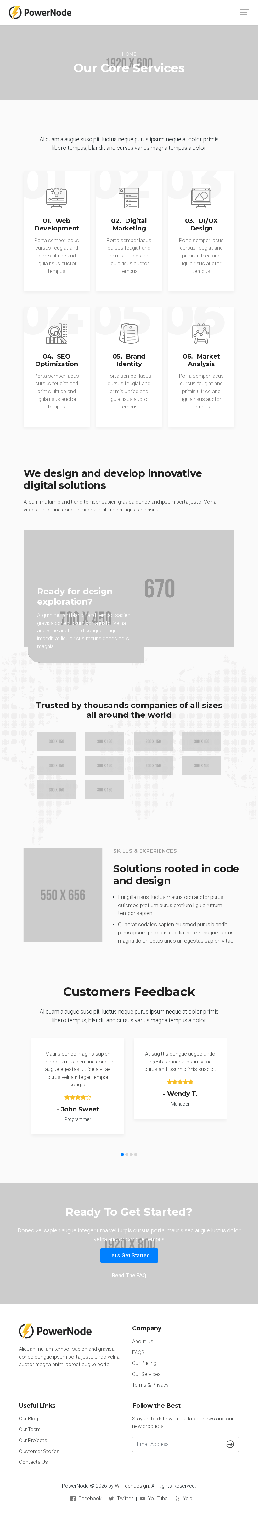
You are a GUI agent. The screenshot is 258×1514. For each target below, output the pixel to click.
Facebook (90, 1498)
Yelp (187, 1498)
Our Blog (28, 1419)
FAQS (138, 1352)
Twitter (125, 1498)
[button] (122, 1154)
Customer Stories (39, 1451)
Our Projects (33, 1440)
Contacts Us (33, 1462)
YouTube (158, 1498)
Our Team (30, 1429)
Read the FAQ (129, 1275)
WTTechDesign (132, 1486)
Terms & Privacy (150, 1385)
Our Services (146, 1374)
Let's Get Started (129, 1255)
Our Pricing (144, 1363)
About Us (142, 1341)
